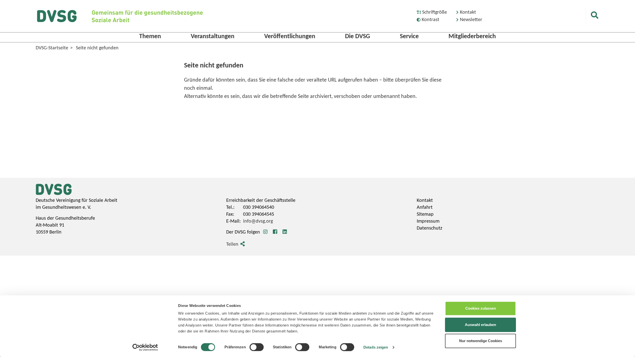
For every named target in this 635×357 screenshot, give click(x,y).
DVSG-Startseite (52, 48)
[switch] (257, 347)
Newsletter (471, 19)
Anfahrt (425, 207)
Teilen (232, 244)
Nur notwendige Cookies (480, 341)
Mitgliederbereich (472, 36)
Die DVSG (357, 36)
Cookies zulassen (480, 308)
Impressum (428, 221)
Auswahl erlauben (480, 325)
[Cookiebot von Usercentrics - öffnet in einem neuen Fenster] (145, 347)
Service (409, 36)
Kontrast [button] (430, 19)
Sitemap (425, 214)
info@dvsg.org (258, 221)
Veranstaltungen (212, 36)
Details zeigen (375, 347)
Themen (150, 36)
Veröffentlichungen (289, 36)
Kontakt (468, 12)
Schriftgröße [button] (434, 12)
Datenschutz (429, 228)
